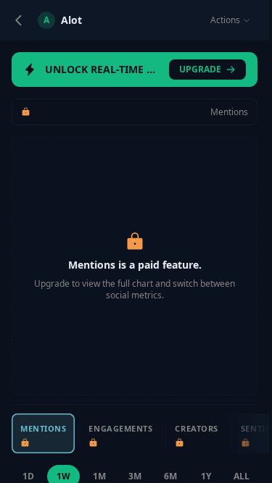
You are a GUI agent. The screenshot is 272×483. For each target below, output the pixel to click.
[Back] (19, 20)
